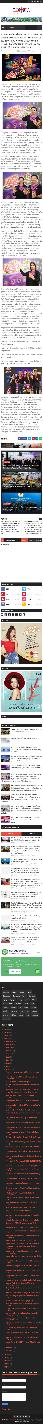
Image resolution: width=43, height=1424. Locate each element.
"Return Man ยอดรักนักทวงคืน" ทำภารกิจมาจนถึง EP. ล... (22, 1309)
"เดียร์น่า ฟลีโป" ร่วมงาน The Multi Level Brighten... (20, 1194)
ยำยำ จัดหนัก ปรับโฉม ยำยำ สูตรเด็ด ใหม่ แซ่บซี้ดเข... (23, 1289)
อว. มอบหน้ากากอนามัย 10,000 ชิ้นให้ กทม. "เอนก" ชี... (23, 1211)
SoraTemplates (12, 1420)
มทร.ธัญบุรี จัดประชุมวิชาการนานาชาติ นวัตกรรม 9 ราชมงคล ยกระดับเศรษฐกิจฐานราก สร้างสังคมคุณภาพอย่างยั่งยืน (26, 758)
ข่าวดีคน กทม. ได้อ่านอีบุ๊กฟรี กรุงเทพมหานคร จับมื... (22, 1101)
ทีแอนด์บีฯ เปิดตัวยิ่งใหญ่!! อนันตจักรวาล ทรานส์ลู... (23, 1227)
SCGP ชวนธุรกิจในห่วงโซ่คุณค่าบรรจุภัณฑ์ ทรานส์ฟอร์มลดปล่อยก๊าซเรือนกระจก (26, 730)
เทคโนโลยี (14, 1011)
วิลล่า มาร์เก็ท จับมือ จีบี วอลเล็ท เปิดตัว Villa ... (21, 1240)
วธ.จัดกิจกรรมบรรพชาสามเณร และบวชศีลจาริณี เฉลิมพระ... (22, 1236)
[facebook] (29, 1)
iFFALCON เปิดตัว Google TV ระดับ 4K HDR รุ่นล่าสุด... (21, 1096)
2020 (6, 1360)
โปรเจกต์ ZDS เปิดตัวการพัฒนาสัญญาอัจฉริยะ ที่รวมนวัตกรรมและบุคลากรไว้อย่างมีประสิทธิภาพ (26, 766)
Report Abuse (7, 1409)
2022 (6, 1354)
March (8, 1069)
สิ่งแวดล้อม (35, 1015)
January (9, 1350)
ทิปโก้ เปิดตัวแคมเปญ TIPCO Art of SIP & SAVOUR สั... (23, 1147)
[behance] (41, 1)
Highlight (33, 51)
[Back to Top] (29, 1416)
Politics (34, 1000)
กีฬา (20, 1007)
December (9, 1041)
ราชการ (5, 1015)
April (8, 1066)
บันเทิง (27, 1011)
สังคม (27, 1015)
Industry (20, 1000)
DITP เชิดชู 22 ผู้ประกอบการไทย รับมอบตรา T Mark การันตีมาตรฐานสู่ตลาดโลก (22, 508)
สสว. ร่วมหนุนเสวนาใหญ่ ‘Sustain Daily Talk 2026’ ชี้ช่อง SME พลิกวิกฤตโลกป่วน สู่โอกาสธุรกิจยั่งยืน (21, 467)
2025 (6, 1032)
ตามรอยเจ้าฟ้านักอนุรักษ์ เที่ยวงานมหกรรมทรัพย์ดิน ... (23, 1114)
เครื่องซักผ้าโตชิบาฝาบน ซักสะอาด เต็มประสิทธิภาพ (23, 1220)
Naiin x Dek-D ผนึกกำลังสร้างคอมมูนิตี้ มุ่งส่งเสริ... (22, 1207)
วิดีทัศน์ (21, 1015)
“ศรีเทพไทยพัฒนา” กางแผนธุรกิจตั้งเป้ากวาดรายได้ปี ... (23, 1179)
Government (32, 996)
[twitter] (32, 1)
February (9, 1347)
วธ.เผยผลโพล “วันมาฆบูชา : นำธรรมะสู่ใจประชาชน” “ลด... (20, 1319)
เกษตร (26, 1007)
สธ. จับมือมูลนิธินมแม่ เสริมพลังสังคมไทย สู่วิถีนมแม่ (23, 1166)
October (9, 1047)
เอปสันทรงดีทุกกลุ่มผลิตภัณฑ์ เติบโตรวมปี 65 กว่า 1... (22, 1266)
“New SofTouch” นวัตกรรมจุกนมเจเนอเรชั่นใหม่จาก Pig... (23, 1143)
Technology (18, 1004)
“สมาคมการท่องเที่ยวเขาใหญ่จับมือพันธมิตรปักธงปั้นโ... (22, 1073)
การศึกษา (13, 1007)
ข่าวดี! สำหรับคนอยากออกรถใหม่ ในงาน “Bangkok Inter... (23, 1170)
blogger (24, 540)
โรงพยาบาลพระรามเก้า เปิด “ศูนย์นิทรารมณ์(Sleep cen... (23, 1189)
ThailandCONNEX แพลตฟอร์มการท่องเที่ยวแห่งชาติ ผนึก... (23, 1128)
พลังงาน (34, 1011)
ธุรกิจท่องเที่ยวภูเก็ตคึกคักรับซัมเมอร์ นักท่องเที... (22, 1110)
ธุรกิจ (21, 1011)
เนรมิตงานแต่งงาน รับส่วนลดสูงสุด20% (19, 1300)
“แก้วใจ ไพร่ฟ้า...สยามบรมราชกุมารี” (18, 1081)
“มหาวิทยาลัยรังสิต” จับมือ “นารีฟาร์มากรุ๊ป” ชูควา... (22, 1333)
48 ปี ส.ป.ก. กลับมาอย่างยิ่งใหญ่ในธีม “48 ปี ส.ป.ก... (23, 1292)
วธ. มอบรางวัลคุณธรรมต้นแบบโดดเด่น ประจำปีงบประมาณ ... (22, 1314)
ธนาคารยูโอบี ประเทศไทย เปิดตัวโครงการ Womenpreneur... (20, 1284)
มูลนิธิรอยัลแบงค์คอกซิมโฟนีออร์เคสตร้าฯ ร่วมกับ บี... (22, 1184)
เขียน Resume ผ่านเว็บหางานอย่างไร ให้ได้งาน (25, 738)
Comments (32, 834)
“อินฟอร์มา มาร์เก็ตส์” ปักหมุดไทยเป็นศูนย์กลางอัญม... (23, 1174)
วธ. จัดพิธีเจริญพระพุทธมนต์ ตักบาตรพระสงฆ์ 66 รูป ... (22, 1296)
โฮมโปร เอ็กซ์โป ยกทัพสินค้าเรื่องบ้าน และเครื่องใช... (22, 1198)
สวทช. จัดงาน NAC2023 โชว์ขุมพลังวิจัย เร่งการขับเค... (23, 1343)
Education (21, 992)
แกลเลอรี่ (33, 1007)
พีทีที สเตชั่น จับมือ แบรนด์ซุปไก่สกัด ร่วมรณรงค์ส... (23, 1089)
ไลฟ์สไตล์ (13, 1015)
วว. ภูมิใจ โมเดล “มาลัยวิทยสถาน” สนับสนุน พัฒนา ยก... (23, 1232)
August (9, 1054)
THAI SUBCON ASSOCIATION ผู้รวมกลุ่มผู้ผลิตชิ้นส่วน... (21, 1118)
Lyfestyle (27, 1000)
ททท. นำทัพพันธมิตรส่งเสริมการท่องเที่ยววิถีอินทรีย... (21, 1203)
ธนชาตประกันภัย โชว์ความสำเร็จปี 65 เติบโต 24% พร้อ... (23, 1157)
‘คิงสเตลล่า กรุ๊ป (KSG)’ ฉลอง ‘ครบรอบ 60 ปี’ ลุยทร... (22, 1224)
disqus (31, 540)
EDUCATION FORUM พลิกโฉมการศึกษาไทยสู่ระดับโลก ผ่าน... (22, 1247)
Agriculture (6, 992)
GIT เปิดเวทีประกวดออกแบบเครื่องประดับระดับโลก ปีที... (23, 1216)
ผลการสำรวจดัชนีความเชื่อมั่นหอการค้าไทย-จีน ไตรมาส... (22, 1338)
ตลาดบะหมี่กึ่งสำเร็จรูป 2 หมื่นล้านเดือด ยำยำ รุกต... (23, 1280)
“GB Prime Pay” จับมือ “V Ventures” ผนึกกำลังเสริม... (21, 1328)
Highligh (5, 1000)
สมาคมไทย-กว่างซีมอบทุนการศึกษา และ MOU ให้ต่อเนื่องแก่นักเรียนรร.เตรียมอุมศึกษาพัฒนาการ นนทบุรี (26, 819)
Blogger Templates (30, 1420)
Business (14, 992)
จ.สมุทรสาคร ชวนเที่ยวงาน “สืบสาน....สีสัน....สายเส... (23, 1271)
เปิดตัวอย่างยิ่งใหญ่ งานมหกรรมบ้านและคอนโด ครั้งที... (23, 1123)
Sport (10, 1004)
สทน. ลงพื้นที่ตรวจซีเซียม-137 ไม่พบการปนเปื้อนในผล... (23, 1106)
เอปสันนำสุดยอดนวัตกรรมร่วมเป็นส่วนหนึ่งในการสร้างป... (23, 1133)
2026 (6, 1029)
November (9, 1044)
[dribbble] (35, 1)
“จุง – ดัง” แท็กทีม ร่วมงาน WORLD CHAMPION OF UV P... (23, 1162)
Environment (16, 996)
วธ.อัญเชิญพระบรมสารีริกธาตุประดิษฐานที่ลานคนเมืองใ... (23, 1304)
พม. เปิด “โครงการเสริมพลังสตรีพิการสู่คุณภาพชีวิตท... (22, 1085)
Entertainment (6, 996)
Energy (29, 992)
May (7, 1063)
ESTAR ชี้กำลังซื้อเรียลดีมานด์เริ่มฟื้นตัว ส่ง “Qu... (22, 1092)
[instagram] (38, 1)
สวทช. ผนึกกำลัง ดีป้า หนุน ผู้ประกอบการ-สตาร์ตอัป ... (23, 1257)
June (8, 1060)
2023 (6, 1038)
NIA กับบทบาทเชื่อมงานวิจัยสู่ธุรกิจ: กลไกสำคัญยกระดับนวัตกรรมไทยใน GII (26, 917)
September (10, 1051)
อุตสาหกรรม (6, 1019)
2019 (6, 1364)
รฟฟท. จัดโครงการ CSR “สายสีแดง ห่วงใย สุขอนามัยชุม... (21, 1078)
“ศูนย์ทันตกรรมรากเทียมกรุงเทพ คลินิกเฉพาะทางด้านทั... (23, 1324)
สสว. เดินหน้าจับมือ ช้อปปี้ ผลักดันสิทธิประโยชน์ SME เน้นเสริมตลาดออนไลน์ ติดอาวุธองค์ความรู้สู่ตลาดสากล (26, 749)
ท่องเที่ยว (5, 1011)
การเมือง (5, 1007)
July (7, 1057)
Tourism (26, 1004)
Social (5, 1004)
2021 (6, 1357)
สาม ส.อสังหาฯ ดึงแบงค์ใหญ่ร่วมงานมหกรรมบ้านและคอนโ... (22, 1252)
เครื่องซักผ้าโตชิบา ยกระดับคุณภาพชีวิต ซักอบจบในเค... (22, 1262)
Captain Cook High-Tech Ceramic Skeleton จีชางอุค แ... (23, 1138)
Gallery (24, 996)
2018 (6, 1367)
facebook (38, 540)
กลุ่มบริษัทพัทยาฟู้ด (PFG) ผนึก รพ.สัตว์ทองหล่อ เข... (23, 1243)
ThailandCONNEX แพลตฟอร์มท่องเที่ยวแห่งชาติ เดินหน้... (23, 1276)
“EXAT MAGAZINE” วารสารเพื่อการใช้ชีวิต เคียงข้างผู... (23, 1152)
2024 (6, 1035)
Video (32, 1004)
